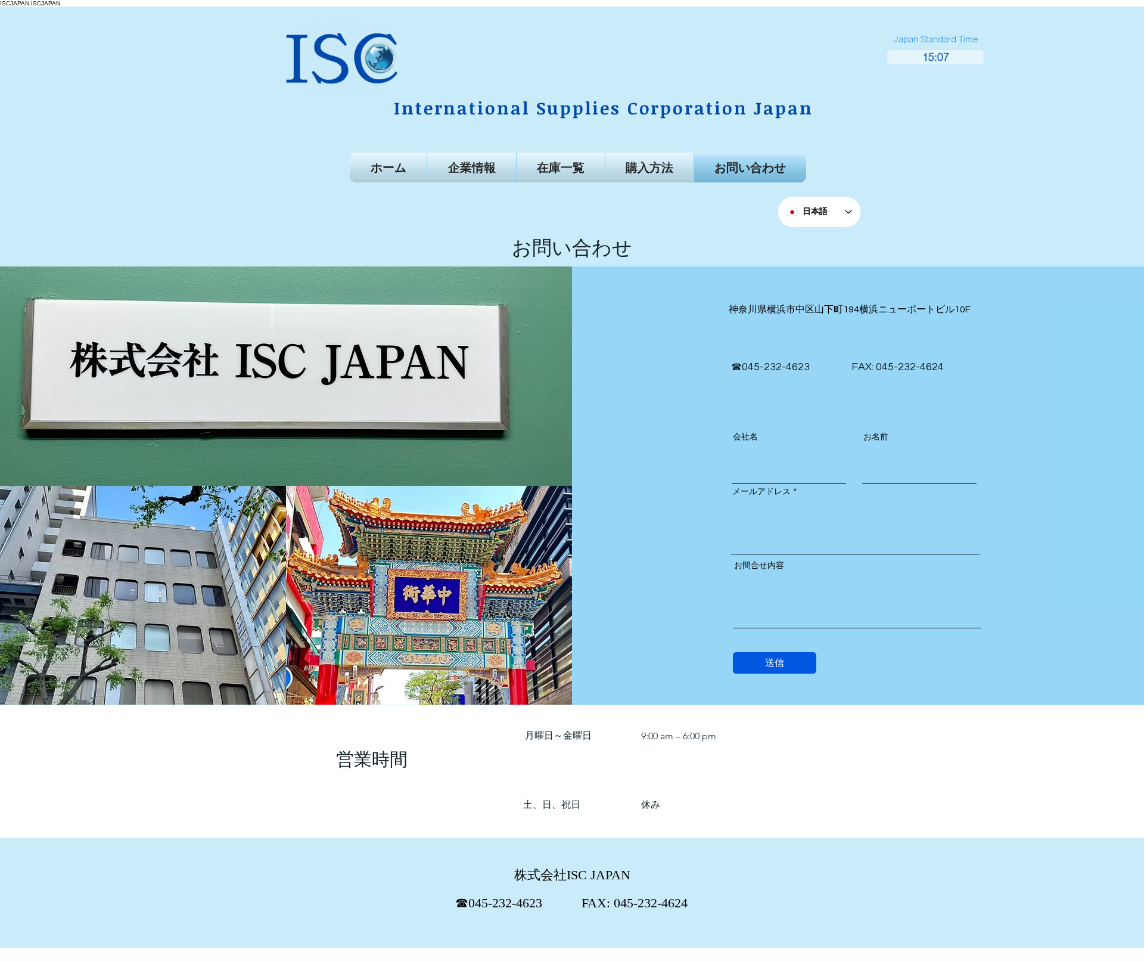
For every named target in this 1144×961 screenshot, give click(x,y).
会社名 (745, 436)
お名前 (875, 436)
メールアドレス (761, 491)
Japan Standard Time (936, 39)
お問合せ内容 (759, 565)
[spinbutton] (935, 57)
